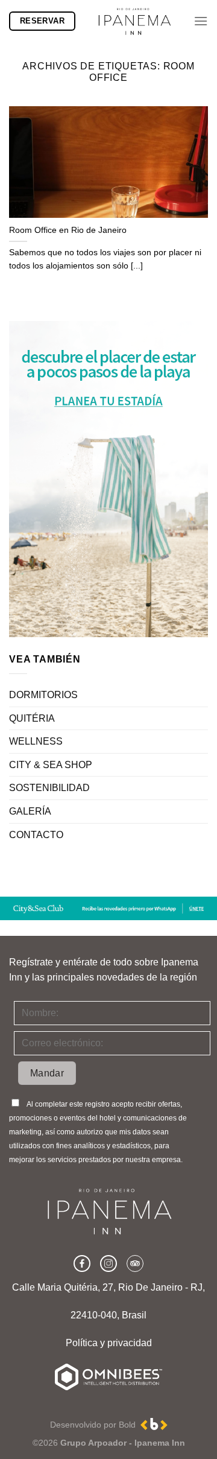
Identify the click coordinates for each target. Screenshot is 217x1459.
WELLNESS (36, 741)
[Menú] (200, 21)
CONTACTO (36, 835)
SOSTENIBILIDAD (49, 788)
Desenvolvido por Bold (95, 1424)
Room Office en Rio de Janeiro (68, 230)
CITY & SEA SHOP (50, 765)
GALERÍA (30, 811)
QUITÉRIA (32, 718)
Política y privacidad (109, 1343)
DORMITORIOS (43, 695)
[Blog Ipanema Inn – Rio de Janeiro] (134, 21)
